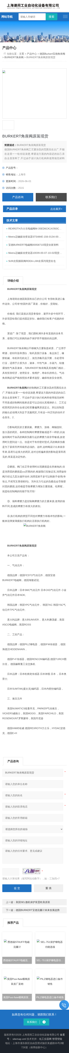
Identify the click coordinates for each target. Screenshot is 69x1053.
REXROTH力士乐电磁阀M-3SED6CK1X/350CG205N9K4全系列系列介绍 (36, 228)
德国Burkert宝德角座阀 (52, 53)
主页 (22, 53)
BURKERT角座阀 (14, 57)
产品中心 (32, 53)
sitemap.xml (19, 1038)
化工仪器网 (45, 1038)
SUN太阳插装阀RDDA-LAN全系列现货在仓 (32, 261)
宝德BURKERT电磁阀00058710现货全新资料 (33, 244)
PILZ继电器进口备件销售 (50, 997)
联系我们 (51, 197)
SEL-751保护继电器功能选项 (50, 960)
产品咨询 (18, 197)
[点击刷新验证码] (31, 871)
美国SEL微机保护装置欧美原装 (33, 902)
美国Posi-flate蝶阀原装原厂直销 (17, 997)
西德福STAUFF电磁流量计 (17, 960)
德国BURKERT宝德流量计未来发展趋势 (38, 910)
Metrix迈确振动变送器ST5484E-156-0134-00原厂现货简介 (36, 236)
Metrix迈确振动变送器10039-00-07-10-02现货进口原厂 (36, 252)
